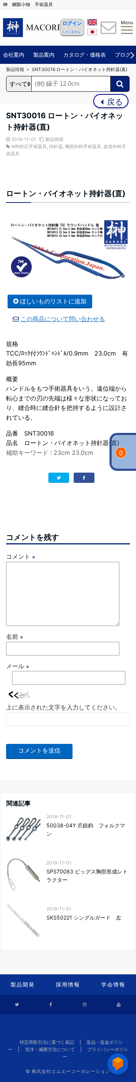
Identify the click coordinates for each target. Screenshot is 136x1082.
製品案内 (43, 54)
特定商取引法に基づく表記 (47, 1042)
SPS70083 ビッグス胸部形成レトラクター (87, 875)
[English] (92, 23)
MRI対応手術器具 (29, 146)
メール (17, 666)
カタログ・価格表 (84, 54)
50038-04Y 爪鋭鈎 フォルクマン (85, 829)
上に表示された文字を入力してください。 (63, 707)
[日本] (92, 33)
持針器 (56, 146)
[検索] (120, 84)
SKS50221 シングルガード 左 (83, 917)
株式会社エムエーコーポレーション (71, 1071)
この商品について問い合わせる (62, 319)
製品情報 (54, 139)
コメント (20, 556)
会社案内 (13, 54)
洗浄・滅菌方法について (50, 1049)
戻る (114, 102)
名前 (14, 636)
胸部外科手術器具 (83, 146)
